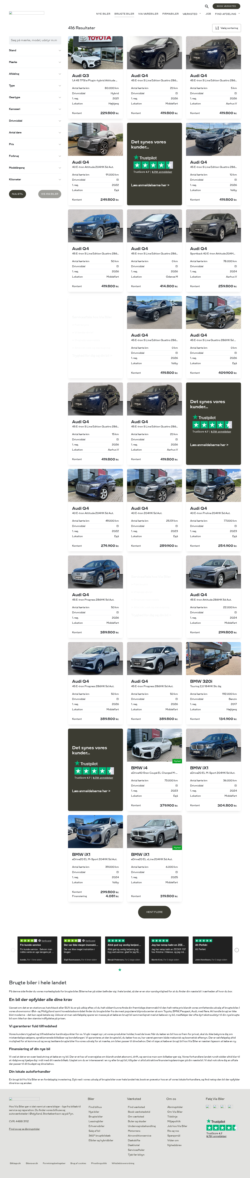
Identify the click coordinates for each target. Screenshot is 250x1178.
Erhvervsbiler (96, 1126)
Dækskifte (134, 1140)
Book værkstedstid (139, 1111)
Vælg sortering (229, 28)
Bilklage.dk (15, 1163)
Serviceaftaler (136, 1150)
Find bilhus (95, 1107)
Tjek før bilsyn (136, 1154)
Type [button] (12, 85)
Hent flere (154, 912)
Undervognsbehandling (142, 1126)
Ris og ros (173, 1131)
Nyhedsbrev (174, 1145)
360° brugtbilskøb (100, 1135)
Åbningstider (175, 1107)
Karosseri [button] (14, 109)
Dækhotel (134, 1145)
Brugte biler (124, 14)
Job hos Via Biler (177, 1126)
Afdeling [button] (14, 73)
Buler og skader (137, 1121)
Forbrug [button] (14, 156)
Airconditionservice (139, 1135)
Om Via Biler (174, 1111)
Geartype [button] (14, 97)
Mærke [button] (13, 62)
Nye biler (103, 14)
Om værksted (136, 1116)
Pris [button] (11, 144)
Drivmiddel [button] (15, 120)
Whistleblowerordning (123, 1163)
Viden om (173, 1140)
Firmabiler (170, 14)
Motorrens (134, 1131)
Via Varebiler (148, 14)
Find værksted (136, 1107)
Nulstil (17, 194)
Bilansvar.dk (32, 1163)
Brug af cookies (78, 1163)
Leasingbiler (96, 1121)
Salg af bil (94, 1131)
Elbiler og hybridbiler (101, 1140)
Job (208, 14)
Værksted (190, 14)
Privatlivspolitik (99, 1163)
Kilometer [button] (15, 179)
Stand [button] (12, 50)
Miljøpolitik (174, 1121)
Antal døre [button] (15, 132)
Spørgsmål (173, 1135)
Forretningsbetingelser (54, 1163)
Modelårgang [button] (17, 167)
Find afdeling (225, 14)
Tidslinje (172, 1116)
